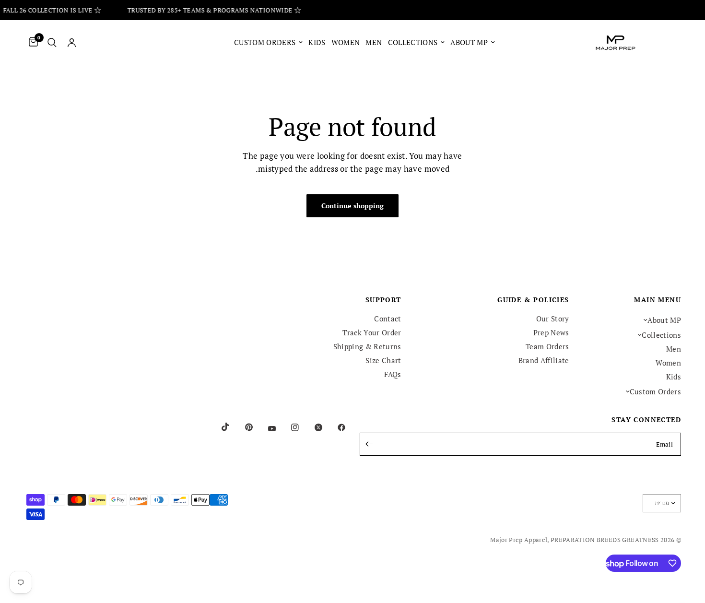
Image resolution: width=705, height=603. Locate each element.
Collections (413, 42)
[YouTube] (265, 428)
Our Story (552, 318)
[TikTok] (218, 426)
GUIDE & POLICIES (533, 299)
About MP (469, 42)
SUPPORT (383, 299)
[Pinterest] (242, 427)
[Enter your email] (369, 444)
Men (373, 42)
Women (345, 42)
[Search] (52, 42)
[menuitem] (472, 42)
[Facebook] (334, 427)
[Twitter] (311, 427)
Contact (387, 318)
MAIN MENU (657, 299)
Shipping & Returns (367, 346)
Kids (316, 42)
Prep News (551, 332)
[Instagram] (288, 427)
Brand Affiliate (543, 360)
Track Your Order (371, 332)
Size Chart (383, 360)
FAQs (392, 374)
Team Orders (547, 346)
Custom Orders (264, 42)
